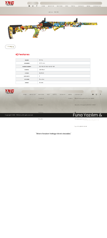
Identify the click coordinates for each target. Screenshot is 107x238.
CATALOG (62, 94)
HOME (24, 94)
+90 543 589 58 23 (81, 126)
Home (51, 12)
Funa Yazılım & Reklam (87, 115)
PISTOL (55, 94)
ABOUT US (32, 94)
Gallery (70, 98)
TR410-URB (56, 12)
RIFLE (48, 94)
